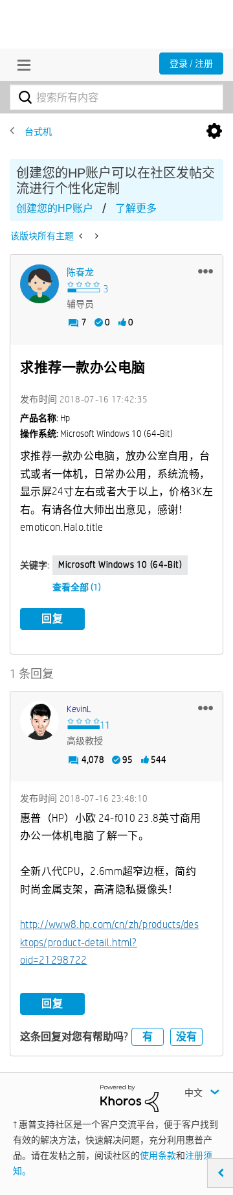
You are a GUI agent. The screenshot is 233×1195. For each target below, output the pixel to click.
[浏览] (21, 65)
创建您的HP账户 (54, 208)
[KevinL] (39, 720)
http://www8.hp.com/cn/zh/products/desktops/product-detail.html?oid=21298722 (109, 942)
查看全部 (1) (76, 587)
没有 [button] (186, 1036)
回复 (52, 618)
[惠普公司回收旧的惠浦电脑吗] (81, 235)
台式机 (38, 131)
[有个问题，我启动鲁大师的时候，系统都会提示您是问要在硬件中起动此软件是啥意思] (95, 235)
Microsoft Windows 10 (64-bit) (120, 564)
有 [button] (147, 1036)
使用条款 (158, 1155)
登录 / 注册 (191, 63)
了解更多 (136, 208)
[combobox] (116, 97)
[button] (205, 271)
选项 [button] (214, 131)
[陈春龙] (39, 283)
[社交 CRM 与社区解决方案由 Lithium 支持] (129, 1097)
